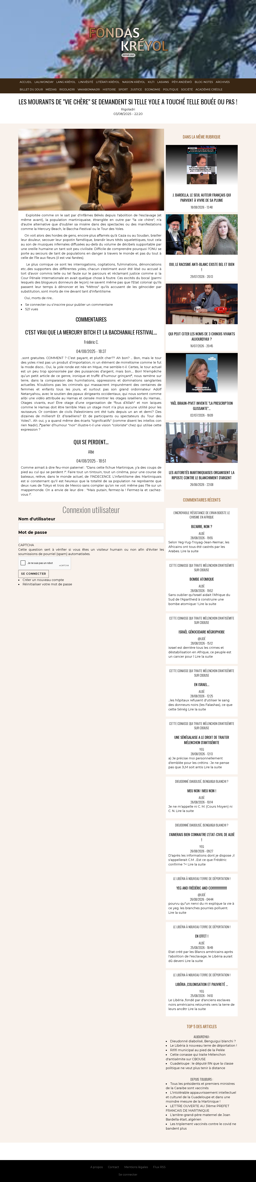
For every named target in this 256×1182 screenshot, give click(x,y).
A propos (96, 1167)
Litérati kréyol (107, 82)
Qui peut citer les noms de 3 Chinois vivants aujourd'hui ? (201, 336)
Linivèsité (85, 82)
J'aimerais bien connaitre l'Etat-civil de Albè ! (202, 837)
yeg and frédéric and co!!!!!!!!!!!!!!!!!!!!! (201, 888)
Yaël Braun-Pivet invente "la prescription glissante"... (201, 405)
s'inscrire (58, 305)
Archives (223, 82)
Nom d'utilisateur (36, 519)
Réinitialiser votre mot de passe (47, 584)
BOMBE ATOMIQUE (202, 579)
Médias (51, 89)
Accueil (26, 82)
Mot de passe (32, 532)
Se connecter (35, 305)
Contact (113, 1167)
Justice (136, 89)
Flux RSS (159, 1167)
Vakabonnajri (89, 89)
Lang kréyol (66, 82)
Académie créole (209, 89)
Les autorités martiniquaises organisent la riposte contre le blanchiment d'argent (201, 475)
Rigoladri (67, 89)
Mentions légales (136, 1167)
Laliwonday (43, 82)
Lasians (163, 82)
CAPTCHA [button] (26, 545)
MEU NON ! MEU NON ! (201, 790)
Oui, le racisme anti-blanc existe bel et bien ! (201, 266)
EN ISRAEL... (201, 684)
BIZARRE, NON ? (201, 526)
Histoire (109, 89)
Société (187, 89)
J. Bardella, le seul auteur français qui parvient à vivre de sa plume (202, 197)
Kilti (151, 82)
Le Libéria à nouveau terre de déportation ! (203, 1046)
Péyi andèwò (182, 82)
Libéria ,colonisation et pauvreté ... (202, 984)
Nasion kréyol (133, 82)
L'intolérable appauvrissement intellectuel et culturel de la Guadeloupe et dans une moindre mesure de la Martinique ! (201, 1097)
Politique (170, 89)
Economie (152, 89)
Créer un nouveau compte (43, 580)
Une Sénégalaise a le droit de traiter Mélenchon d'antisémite (201, 739)
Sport (123, 89)
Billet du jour (31, 89)
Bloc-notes (204, 82)
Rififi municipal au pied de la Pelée (197, 1050)
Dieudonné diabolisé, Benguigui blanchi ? (203, 1041)
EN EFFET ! (201, 936)
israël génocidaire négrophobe (202, 631)
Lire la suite (190, 551)
